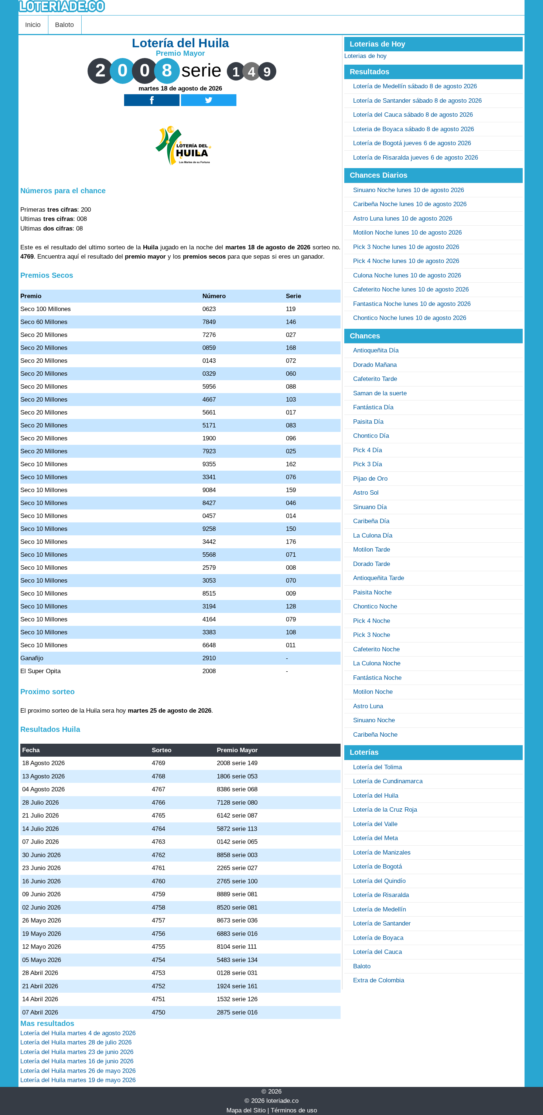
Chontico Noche (375, 606)
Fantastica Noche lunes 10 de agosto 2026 (412, 303)
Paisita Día (368, 421)
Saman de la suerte (380, 393)
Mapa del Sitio (246, 1110)
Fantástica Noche (377, 677)
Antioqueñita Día (376, 350)
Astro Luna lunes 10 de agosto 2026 (402, 218)
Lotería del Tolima (377, 767)
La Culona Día (372, 535)
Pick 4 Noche (371, 620)
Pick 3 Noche (371, 634)
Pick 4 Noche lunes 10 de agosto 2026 (406, 261)
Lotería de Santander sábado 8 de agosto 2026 (417, 100)
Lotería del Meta (375, 838)
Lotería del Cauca (377, 951)
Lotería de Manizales (382, 852)
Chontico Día (371, 435)
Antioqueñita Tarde (378, 578)
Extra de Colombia (378, 980)
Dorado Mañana (375, 364)
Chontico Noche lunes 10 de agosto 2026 (409, 317)
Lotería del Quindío (379, 880)
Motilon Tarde (371, 549)
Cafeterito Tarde (375, 378)
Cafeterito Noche (376, 649)
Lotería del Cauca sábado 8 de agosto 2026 (413, 114)
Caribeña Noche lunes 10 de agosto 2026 (410, 204)
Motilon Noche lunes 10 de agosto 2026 (407, 232)
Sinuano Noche (374, 720)
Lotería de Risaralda (381, 895)
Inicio (33, 24)
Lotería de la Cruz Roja (385, 809)
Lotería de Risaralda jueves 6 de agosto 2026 (415, 157)
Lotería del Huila (375, 795)
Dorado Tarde (371, 563)
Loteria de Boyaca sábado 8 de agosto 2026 (413, 129)
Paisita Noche (372, 592)
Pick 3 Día (367, 464)
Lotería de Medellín (379, 909)
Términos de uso (294, 1110)
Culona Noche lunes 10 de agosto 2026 (407, 275)
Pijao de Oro (370, 478)
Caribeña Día (371, 521)
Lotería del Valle (375, 824)
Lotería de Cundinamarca (388, 781)
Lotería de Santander (382, 923)
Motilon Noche (373, 691)
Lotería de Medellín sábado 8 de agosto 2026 (415, 86)
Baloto (64, 24)
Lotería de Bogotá (377, 866)
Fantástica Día (373, 407)
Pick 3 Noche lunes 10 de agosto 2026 (406, 246)
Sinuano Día (370, 507)
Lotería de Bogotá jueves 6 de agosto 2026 (412, 143)
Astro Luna (368, 706)
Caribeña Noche (375, 734)
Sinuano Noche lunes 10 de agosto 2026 (408, 190)
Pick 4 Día (367, 450)
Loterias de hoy (365, 55)
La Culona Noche (376, 663)
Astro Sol (366, 492)
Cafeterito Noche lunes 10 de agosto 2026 (411, 289)
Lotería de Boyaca (378, 937)
